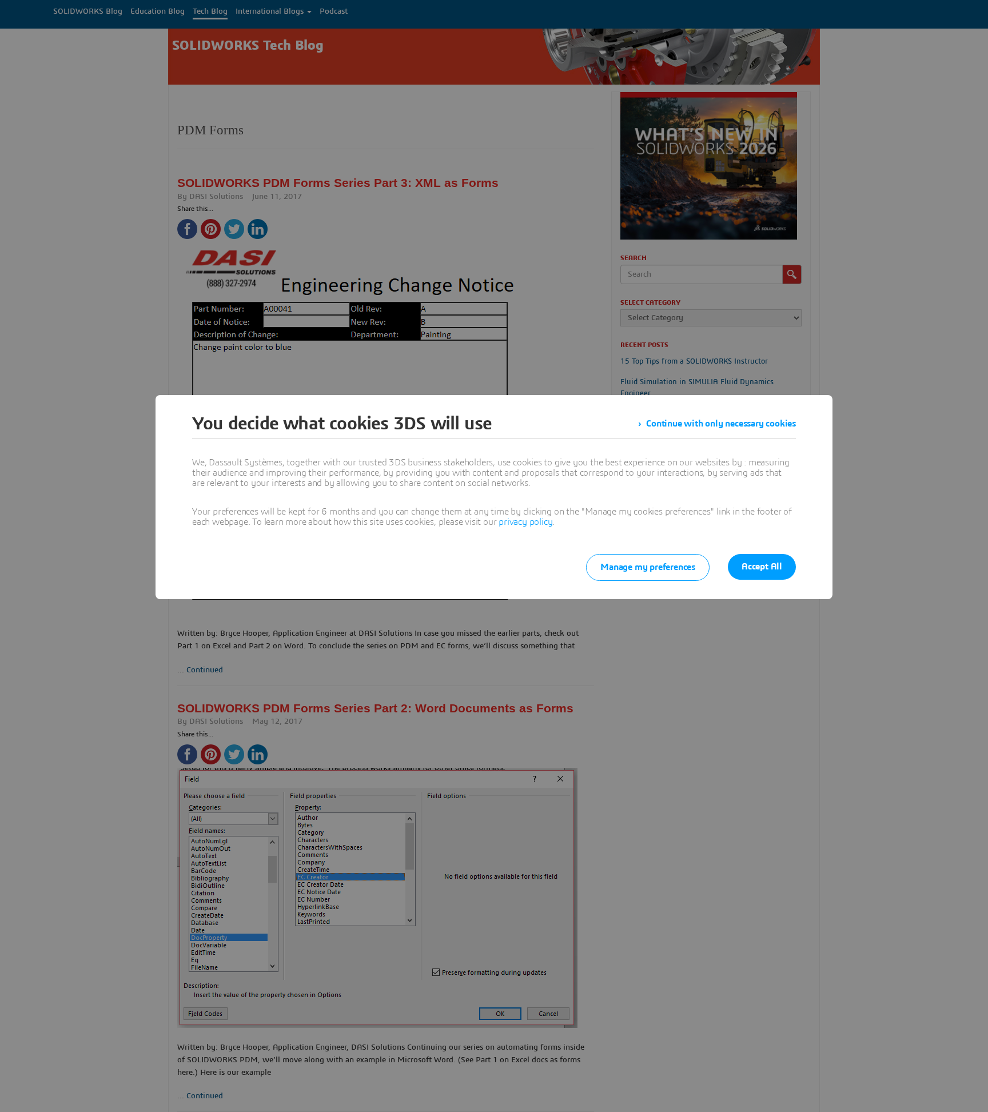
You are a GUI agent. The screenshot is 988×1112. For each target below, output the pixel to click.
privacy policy (525, 522)
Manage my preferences (647, 567)
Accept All (762, 566)
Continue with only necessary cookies (721, 423)
